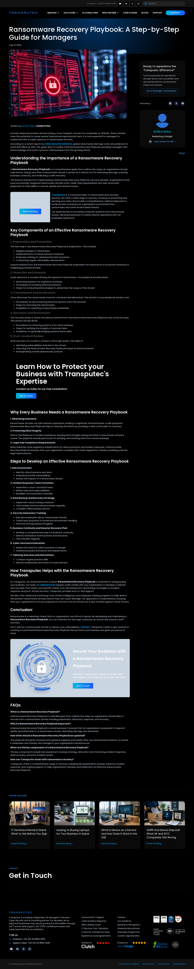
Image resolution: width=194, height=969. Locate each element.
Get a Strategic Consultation (161, 90)
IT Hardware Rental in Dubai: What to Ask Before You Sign (29, 831)
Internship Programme (128, 932)
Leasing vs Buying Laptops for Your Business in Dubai (72, 831)
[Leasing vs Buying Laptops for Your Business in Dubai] (74, 813)
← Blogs (181, 153)
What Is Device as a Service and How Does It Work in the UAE (119, 833)
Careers (121, 917)
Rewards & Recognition (128, 924)
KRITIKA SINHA (29, 125)
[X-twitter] (132, 4)
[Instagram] (138, 4)
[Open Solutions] (77, 12)
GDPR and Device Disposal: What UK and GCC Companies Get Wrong (163, 833)
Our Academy (124, 921)
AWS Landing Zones (91, 924)
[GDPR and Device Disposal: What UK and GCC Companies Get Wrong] (164, 813)
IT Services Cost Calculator (95, 928)
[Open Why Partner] (118, 12)
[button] (170, 103)
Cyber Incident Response (94, 921)
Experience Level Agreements (96, 935)
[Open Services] (58, 12)
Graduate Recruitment (128, 928)
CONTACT (175, 12)
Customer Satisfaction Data (95, 932)
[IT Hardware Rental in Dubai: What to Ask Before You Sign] (29, 813)
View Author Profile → (165, 141)
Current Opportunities (128, 935)
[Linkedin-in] (126, 4)
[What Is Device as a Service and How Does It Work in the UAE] (119, 813)
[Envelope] (120, 4)
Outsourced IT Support (93, 917)
